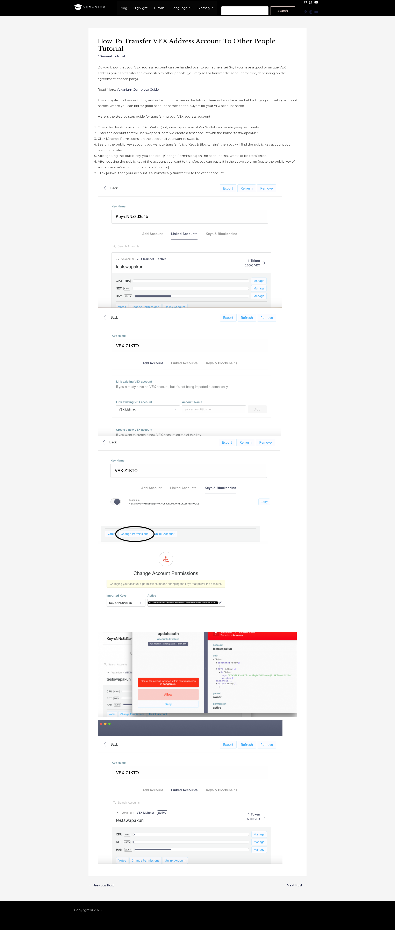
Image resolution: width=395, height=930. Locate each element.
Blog (123, 8)
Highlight (140, 8)
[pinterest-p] (306, 2)
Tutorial (159, 8)
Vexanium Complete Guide (138, 89)
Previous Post (101, 885)
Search (226, 4)
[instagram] (311, 2)
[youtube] (316, 2)
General (106, 56)
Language (179, 8)
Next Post (296, 885)
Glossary (204, 8)
